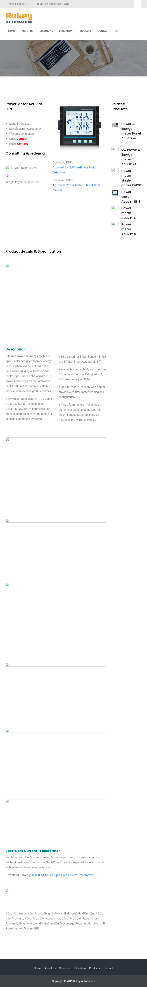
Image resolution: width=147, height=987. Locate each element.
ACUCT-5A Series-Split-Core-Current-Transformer (63, 875)
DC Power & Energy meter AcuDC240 (131, 156)
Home (11, 30)
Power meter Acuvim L (128, 213)
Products (85, 30)
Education (66, 30)
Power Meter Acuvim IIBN (130, 197)
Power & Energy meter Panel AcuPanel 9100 (131, 133)
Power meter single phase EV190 (131, 177)
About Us (27, 30)
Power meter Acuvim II (128, 229)
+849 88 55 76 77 (18, 4)
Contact (103, 30)
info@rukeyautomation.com (53, 4)
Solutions (46, 30)
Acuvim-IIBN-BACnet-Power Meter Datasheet (74, 170)
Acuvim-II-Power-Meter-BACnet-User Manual (76, 187)
